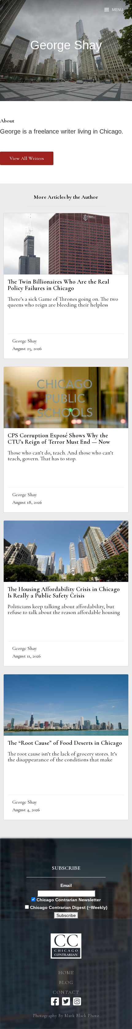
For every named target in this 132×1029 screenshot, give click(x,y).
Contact (66, 992)
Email (66, 885)
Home (66, 973)
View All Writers (27, 158)
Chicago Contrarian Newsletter (68, 899)
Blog (66, 982)
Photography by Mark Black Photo (66, 1015)
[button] (114, 10)
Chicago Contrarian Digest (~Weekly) (68, 907)
